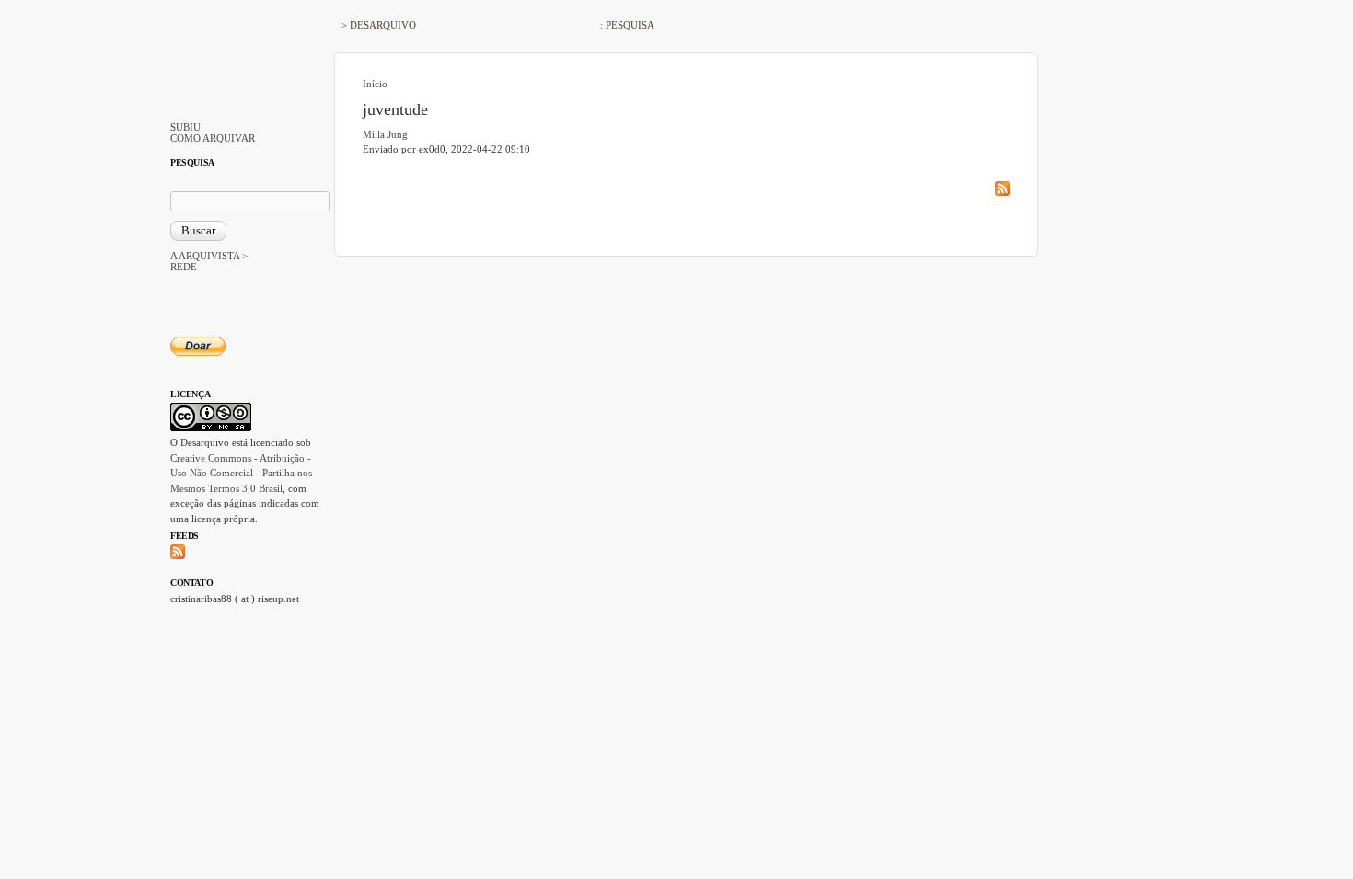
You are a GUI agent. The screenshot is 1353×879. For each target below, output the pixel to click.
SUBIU (185, 126)
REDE (183, 266)
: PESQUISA (627, 24)
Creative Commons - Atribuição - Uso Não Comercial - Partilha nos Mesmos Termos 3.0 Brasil (241, 473)
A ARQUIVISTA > (209, 255)
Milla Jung (385, 134)
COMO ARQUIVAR (212, 137)
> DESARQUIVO (378, 24)
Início (375, 83)
